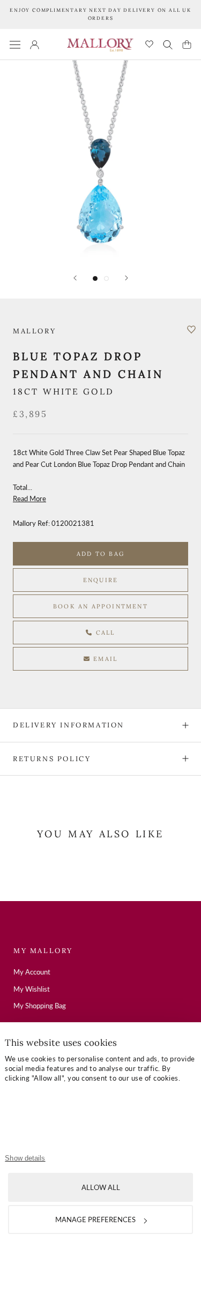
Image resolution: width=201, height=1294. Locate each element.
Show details (25, 1158)
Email (104, 659)
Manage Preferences (95, 1219)
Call (104, 632)
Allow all (100, 1187)
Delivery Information (68, 725)
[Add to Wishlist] (191, 329)
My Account (31, 972)
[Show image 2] (106, 278)
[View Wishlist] (149, 44)
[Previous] (75, 278)
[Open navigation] (15, 44)
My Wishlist (31, 989)
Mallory (34, 331)
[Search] (168, 44)
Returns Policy (52, 758)
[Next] (126, 278)
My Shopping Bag (39, 1005)
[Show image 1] (95, 278)
